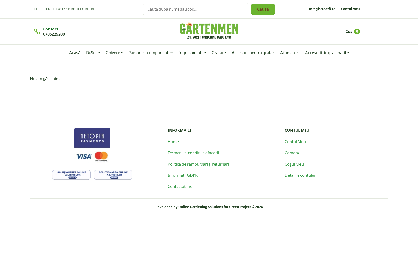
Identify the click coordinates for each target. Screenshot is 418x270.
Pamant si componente (149, 52)
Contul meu (350, 9)
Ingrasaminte (191, 52)
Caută (263, 9)
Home (173, 141)
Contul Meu (295, 141)
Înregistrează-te (322, 9)
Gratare (219, 52)
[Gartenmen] (209, 30)
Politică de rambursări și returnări (198, 163)
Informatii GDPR (183, 175)
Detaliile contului (300, 175)
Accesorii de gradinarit (325, 52)
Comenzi (293, 152)
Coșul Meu (294, 163)
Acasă (74, 52)
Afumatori (289, 52)
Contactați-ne (180, 186)
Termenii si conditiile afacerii (193, 152)
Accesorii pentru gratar (253, 52)
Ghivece (113, 52)
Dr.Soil (91, 52)
